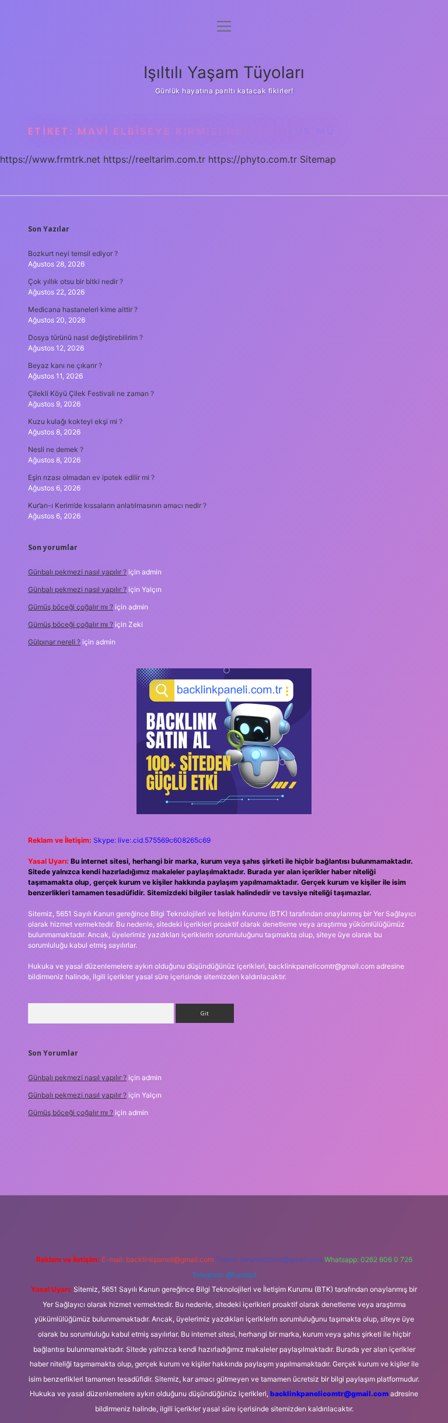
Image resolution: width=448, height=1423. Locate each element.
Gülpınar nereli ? (54, 641)
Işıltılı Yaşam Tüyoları (224, 72)
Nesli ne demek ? (55, 449)
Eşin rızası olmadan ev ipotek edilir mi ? (91, 477)
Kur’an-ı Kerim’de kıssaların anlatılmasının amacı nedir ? (117, 505)
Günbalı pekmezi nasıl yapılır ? (77, 571)
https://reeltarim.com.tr (154, 159)
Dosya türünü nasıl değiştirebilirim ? (85, 337)
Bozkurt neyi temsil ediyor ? (73, 253)
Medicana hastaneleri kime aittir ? (83, 309)
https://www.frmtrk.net (50, 159)
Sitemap (318, 159)
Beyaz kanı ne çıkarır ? (65, 365)
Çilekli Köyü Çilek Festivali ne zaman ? (91, 393)
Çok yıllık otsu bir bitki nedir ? (75, 281)
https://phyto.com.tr (252, 159)
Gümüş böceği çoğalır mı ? (70, 606)
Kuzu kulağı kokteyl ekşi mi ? (75, 421)
